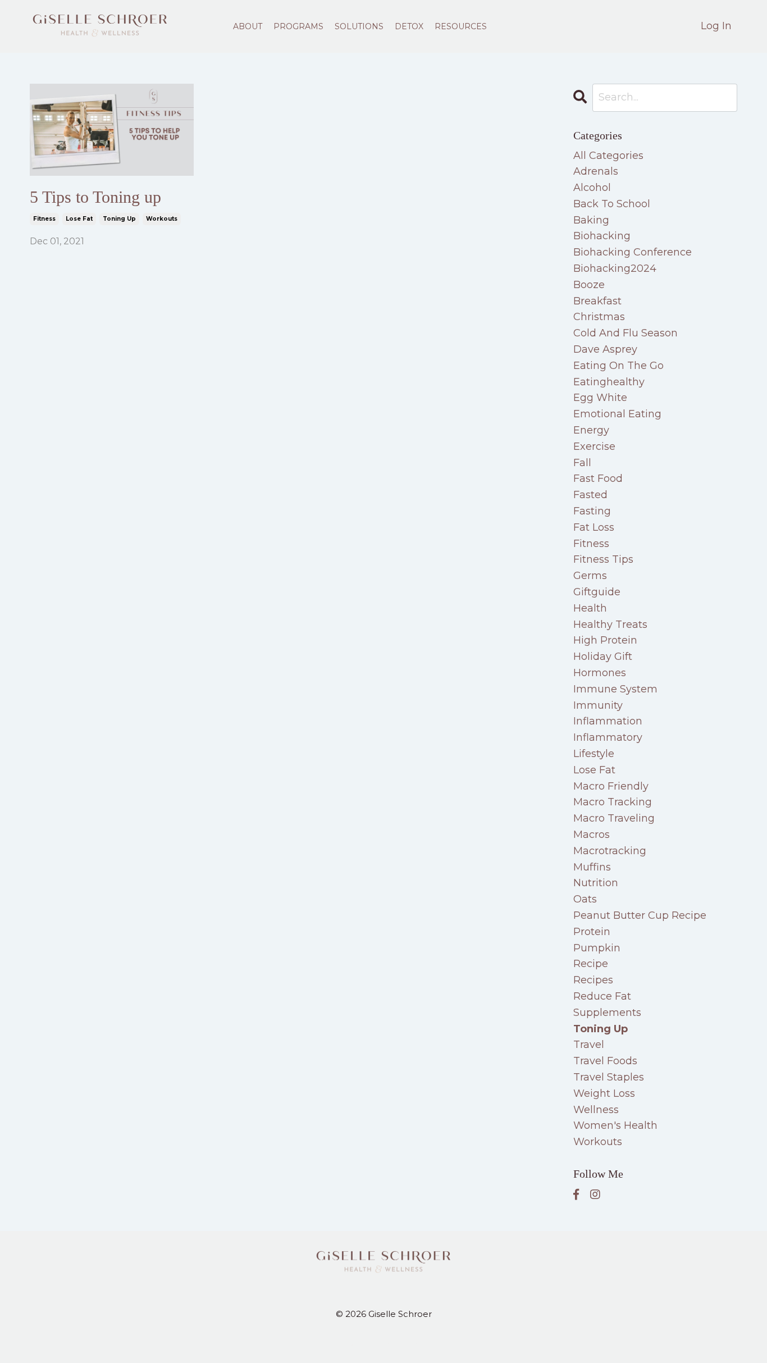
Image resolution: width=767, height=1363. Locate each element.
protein (591, 932)
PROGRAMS (298, 26)
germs (590, 575)
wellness (596, 1110)
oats (585, 899)
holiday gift (602, 656)
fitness (44, 218)
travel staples (608, 1077)
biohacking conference (632, 252)
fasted (590, 495)
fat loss (593, 527)
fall (582, 463)
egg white (600, 397)
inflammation (607, 721)
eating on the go (618, 365)
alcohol (592, 187)
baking (591, 220)
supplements (607, 1012)
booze (589, 285)
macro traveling (614, 818)
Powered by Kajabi (383, 1345)
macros (591, 834)
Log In (716, 26)
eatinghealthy (609, 382)
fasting (592, 511)
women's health (615, 1125)
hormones (599, 673)
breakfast (597, 301)
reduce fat (602, 996)
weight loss (604, 1093)
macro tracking (612, 802)
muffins (592, 867)
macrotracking (609, 851)
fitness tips (603, 559)
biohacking (602, 236)
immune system (615, 689)
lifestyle (593, 753)
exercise (594, 446)
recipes (593, 980)
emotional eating (617, 414)
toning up (119, 218)
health (590, 608)
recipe (590, 964)
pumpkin (596, 948)
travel (588, 1044)
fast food (598, 478)
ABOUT (247, 26)
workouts (161, 218)
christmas (599, 317)
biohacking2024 (614, 268)
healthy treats (610, 624)
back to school (611, 204)
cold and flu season (625, 333)
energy (591, 430)
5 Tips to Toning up (95, 197)
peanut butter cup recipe (639, 915)
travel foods (605, 1061)
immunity (598, 705)
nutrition (595, 883)
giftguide (596, 592)
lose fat (79, 218)
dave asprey (605, 349)
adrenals (595, 171)
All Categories (608, 155)
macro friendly (611, 786)
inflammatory (607, 737)
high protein (605, 640)
